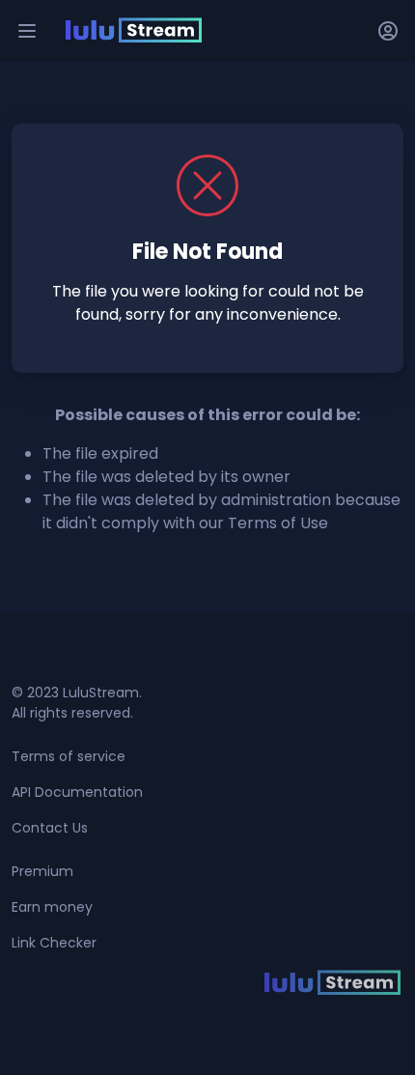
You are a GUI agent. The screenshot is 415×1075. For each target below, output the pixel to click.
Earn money (52, 907)
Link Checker (54, 942)
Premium (42, 871)
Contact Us (50, 827)
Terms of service (68, 756)
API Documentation (77, 792)
